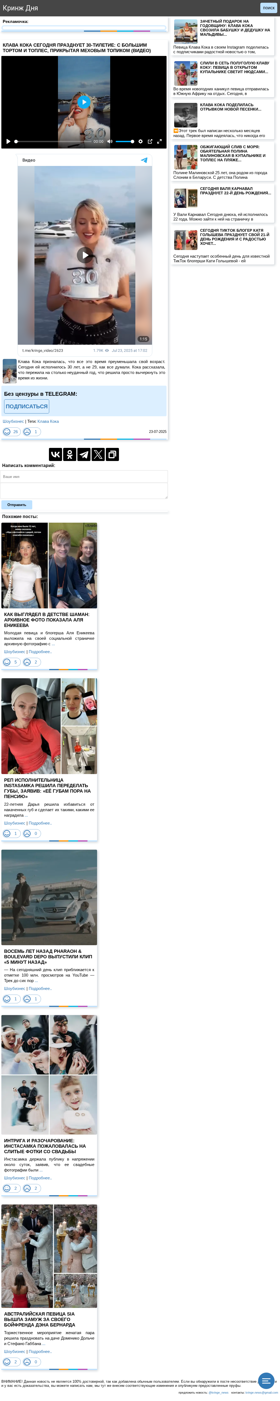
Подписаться (27, 406)
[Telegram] (84, 454)
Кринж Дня (20, 8)
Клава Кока (48, 421)
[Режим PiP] (150, 141)
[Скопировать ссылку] (112, 454)
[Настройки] (140, 141)
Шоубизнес (13, 421)
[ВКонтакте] (55, 454)
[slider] (53, 141)
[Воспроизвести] (8, 141)
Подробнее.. (40, 651)
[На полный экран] (159, 141)
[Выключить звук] (110, 141)
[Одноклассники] (69, 454)
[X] (98, 454)
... (53, 643)
